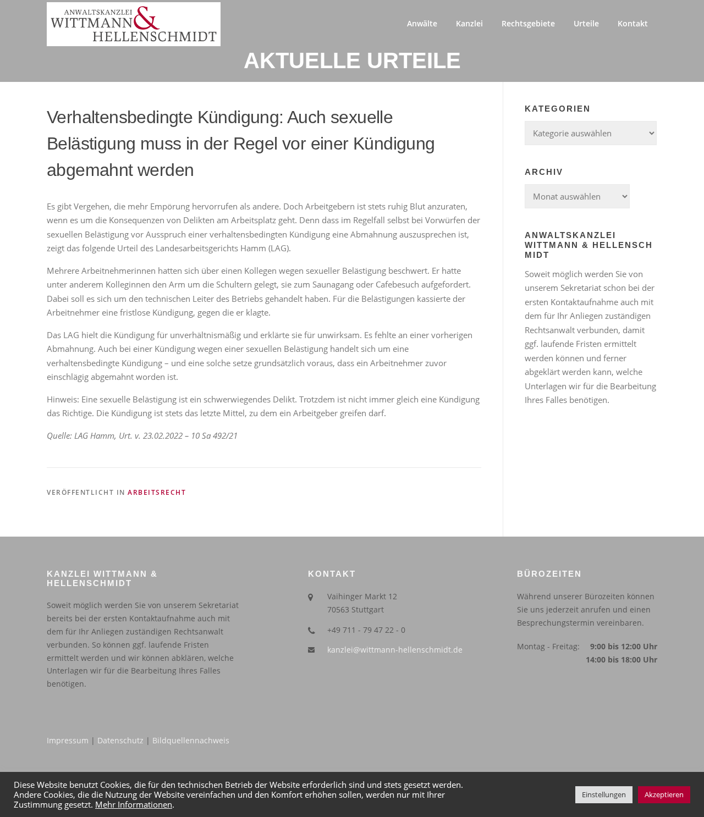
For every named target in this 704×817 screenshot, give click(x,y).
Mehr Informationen (133, 804)
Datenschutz (120, 740)
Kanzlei (469, 23)
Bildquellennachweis (190, 740)
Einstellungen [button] (604, 794)
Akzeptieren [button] (664, 794)
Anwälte (422, 23)
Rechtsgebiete (528, 23)
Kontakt (633, 23)
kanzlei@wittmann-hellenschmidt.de (395, 649)
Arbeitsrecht (157, 492)
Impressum (68, 740)
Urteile (586, 23)
